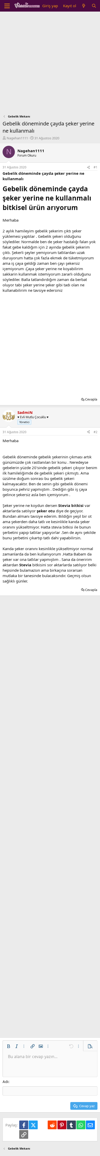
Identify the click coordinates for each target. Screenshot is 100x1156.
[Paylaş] (88, 167)
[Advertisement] (50, 64)
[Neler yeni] (84, 6)
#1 (95, 167)
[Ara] (94, 6)
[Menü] (7, 6)
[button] (8, 1046)
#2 (95, 432)
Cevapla (91, 399)
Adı (5, 1081)
